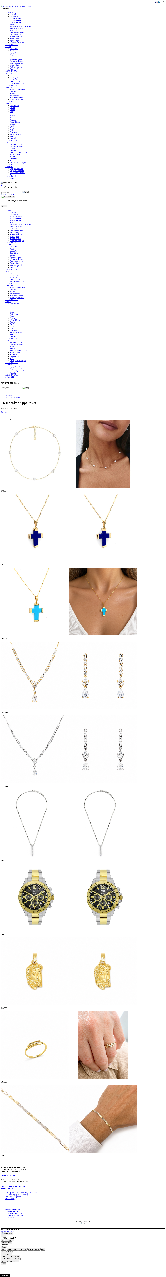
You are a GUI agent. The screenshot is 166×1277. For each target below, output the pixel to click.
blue (20, 1249)
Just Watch (14, 116)
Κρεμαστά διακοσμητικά (19, 152)
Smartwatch (14, 132)
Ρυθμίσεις (5, 1275)
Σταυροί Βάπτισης (16, 97)
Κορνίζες (13, 150)
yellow (37, 1249)
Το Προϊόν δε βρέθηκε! (13, 397)
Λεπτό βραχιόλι (15, 34)
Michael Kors (15, 122)
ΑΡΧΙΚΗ (8, 395)
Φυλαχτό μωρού (16, 67)
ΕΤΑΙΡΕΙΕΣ (9, 179)
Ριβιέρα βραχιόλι (16, 22)
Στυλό (12, 161)
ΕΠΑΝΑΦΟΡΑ (6, 1254)
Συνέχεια (4, 412)
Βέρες (12, 75)
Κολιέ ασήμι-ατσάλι (17, 173)
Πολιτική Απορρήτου (13, 1197)
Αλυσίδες (13, 30)
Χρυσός (13, 175)
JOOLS (12, 51)
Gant (11, 112)
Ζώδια (12, 57)
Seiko (12, 130)
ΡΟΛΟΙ (8, 104)
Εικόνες (13, 148)
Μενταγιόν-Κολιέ (16, 36)
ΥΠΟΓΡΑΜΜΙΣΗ (7, 1252)
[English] (156, 1)
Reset (11, 1240)
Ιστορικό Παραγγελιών (13, 1213)
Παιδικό (13, 138)
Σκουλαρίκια (14, 39)
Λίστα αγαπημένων (12, 1211)
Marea (12, 118)
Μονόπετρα (14, 77)
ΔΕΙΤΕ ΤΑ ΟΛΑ (11, 45)
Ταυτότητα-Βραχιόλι (17, 89)
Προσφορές (14, 69)
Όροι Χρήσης (10, 1199)
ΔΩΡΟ (7, 142)
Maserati (13, 120)
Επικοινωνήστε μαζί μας (14, 1215)
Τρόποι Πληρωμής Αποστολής (16, 1195)
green (15, 1249)
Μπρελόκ (13, 156)
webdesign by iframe (7, 1231)
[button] (164, 1)
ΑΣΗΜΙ (8, 47)
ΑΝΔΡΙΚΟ (9, 167)
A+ (6, 1240)
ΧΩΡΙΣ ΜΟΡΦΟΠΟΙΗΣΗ (10, 1261)
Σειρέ (12, 24)
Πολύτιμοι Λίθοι (16, 81)
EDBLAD (14, 49)
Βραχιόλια (13, 53)
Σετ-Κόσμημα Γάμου (17, 83)
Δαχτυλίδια (14, 14)
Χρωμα (4, 1247)
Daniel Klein (14, 106)
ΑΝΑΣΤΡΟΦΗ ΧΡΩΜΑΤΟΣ (11, 1259)
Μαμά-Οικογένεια (16, 18)
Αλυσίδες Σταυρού (17, 100)
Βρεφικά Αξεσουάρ (17, 146)
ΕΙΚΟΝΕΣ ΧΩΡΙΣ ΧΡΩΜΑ (10, 1256)
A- (2, 1240)
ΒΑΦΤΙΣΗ (9, 87)
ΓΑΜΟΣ (8, 73)
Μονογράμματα (15, 20)
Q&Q (12, 126)
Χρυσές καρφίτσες (16, 28)
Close (4, 1236)
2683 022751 (8, 1175)
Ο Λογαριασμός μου (12, 1209)
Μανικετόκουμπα (16, 154)
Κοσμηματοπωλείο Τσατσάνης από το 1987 (21, 1193)
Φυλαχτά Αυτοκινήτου (18, 163)
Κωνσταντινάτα (15, 16)
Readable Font (6, 1242)
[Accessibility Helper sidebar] (7, 1233)
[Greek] (159, 1)
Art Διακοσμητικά (16, 144)
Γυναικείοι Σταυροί (17, 43)
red (25, 1249)
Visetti (12, 136)
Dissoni (12, 108)
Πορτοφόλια (14, 158)
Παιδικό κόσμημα (16, 63)
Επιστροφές (9, 1217)
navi (42, 1249)
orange (30, 1249)
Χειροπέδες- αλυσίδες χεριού (20, 26)
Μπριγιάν (13, 79)
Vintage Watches (16, 134)
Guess (12, 114)
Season (12, 128)
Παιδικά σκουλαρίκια (17, 32)
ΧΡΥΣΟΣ (9, 12)
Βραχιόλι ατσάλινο (16, 169)
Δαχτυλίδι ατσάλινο (17, 171)
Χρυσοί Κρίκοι (15, 41)
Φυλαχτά (13, 91)
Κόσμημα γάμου (16, 59)
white (9, 1249)
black (3, 1249)
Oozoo (12, 124)
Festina (12, 110)
